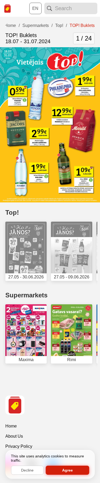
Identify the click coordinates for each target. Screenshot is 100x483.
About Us (14, 436)
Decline (27, 470)
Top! (12, 212)
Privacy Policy (18, 446)
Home (11, 426)
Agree (67, 470)
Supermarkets (26, 295)
